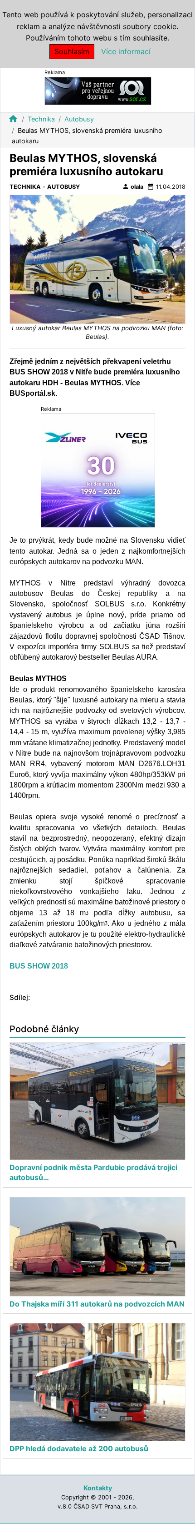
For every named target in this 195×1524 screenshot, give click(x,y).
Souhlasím (71, 51)
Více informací (126, 51)
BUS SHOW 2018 (39, 966)
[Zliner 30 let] (98, 470)
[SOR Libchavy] (97, 90)
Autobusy (79, 119)
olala (132, 186)
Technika (41, 119)
